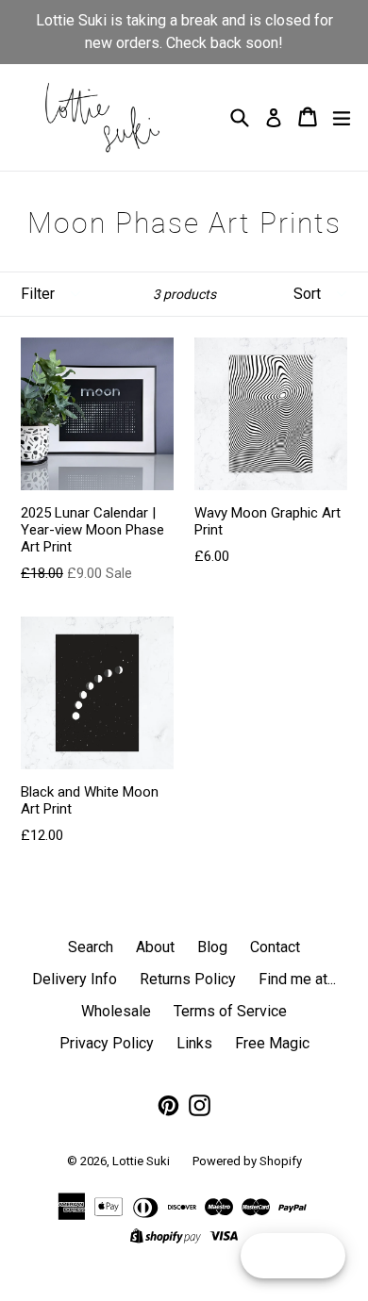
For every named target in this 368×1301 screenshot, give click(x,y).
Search (90, 947)
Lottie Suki (141, 1161)
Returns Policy (188, 979)
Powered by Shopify (247, 1161)
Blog (212, 947)
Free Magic (272, 1043)
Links (194, 1043)
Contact (275, 947)
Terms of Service (230, 1011)
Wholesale (116, 1011)
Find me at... (297, 979)
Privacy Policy (106, 1043)
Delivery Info (74, 979)
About (155, 947)
